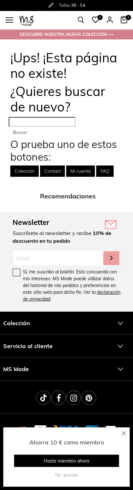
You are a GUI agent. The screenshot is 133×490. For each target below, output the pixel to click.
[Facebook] (58, 397)
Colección (25, 171)
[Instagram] (73, 397)
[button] (95, 20)
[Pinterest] (89, 397)
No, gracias (66, 475)
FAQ (104, 171)
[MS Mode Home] (26, 20)
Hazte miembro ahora (66, 461)
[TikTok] (43, 397)
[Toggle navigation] (9, 20)
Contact (52, 171)
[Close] (124, 433)
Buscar (20, 132)
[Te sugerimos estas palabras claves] (81, 20)
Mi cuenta (80, 171)
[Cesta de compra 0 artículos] (124, 20)
